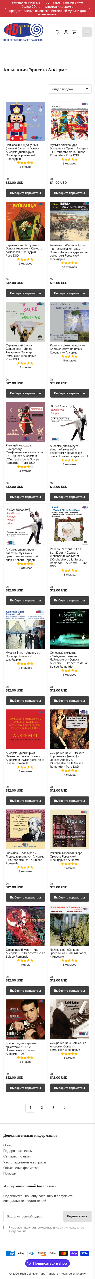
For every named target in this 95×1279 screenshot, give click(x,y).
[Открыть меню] (87, 32)
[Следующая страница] (64, 1107)
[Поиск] (58, 32)
